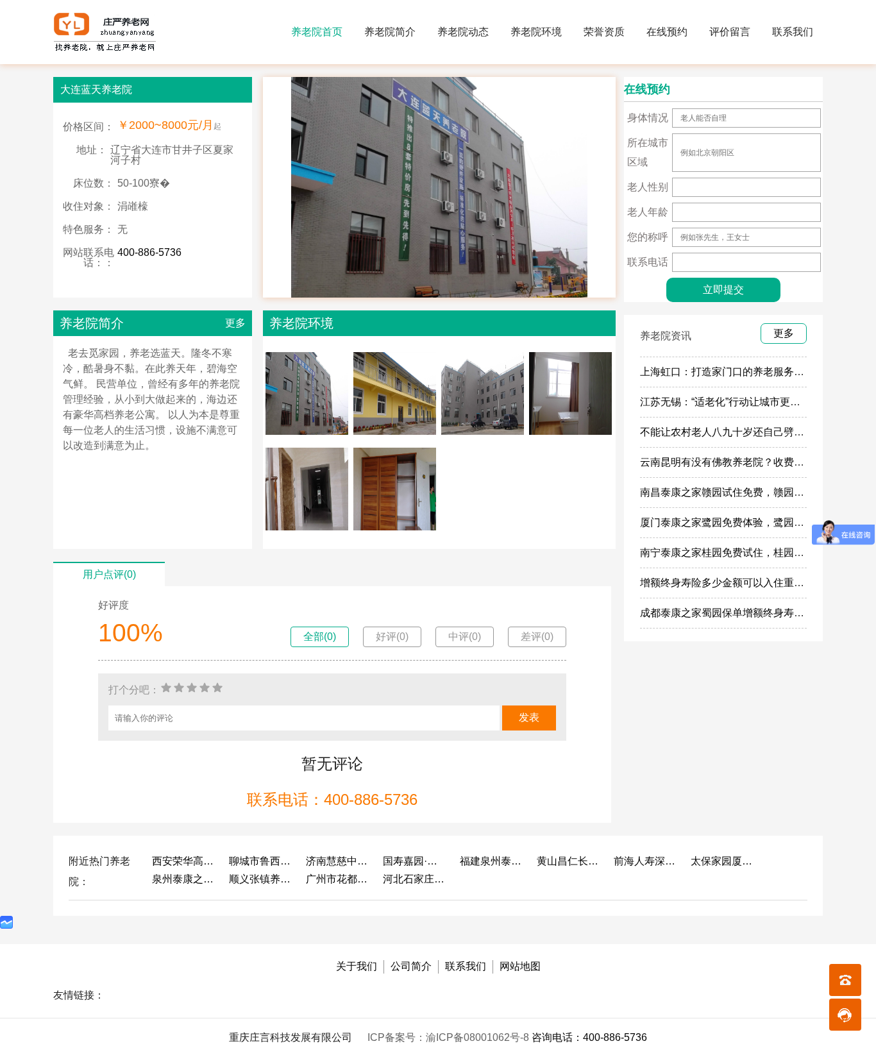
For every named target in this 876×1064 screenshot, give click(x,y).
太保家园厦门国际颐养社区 (723, 861)
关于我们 (356, 966)
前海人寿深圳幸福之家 (646, 861)
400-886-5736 (149, 252)
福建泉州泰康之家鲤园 (492, 861)
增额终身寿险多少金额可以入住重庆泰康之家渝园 (753, 582)
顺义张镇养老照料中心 (261, 879)
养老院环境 (536, 31)
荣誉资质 (604, 31)
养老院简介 (390, 31)
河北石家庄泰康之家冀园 (415, 879)
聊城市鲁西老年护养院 (261, 861)
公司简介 (411, 966)
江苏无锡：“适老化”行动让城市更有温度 (730, 401)
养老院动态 (463, 31)
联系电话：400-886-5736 (332, 799)
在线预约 (666, 31)
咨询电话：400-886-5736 (589, 1037)
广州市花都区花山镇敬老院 (338, 879)
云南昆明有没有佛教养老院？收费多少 (727, 462)
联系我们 (792, 31)
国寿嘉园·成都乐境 (415, 861)
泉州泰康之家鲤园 (184, 879)
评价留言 (729, 31)
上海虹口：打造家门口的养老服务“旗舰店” (735, 371)
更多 (235, 322)
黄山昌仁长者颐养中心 (569, 861)
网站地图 (520, 966)
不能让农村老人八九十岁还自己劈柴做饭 (732, 431)
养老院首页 (316, 31)
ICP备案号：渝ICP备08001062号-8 (449, 1037)
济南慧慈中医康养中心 (338, 861)
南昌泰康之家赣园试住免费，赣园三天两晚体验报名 (758, 492)
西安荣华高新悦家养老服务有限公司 (184, 861)
